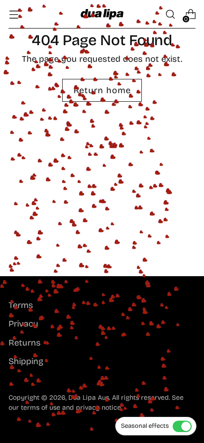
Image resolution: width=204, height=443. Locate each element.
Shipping (26, 361)
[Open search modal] (170, 14)
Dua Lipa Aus (88, 398)
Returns (25, 342)
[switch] (155, 426)
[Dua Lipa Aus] (102, 14)
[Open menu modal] (13, 14)
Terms (21, 305)
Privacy (23, 323)
